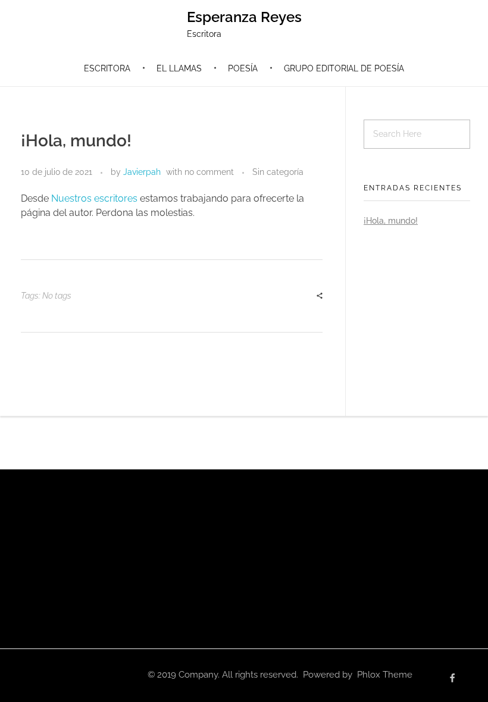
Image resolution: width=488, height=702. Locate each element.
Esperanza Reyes (244, 17)
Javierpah (142, 172)
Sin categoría (278, 172)
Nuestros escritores (94, 198)
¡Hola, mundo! (391, 220)
